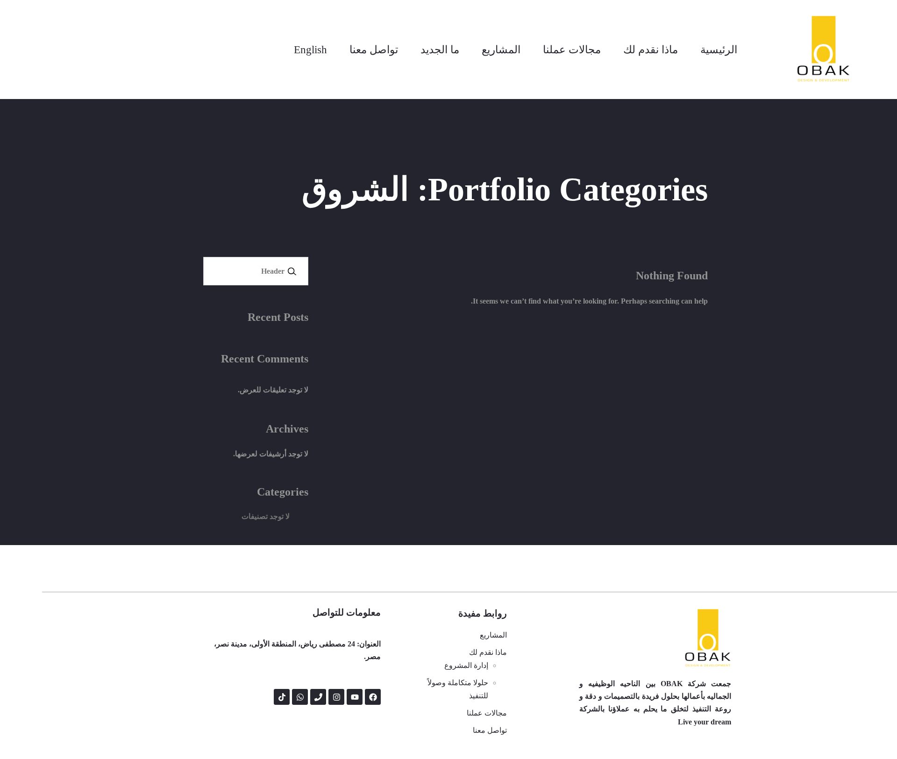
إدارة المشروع (466, 665)
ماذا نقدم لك (650, 49)
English (310, 49)
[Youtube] (355, 697)
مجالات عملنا (572, 49)
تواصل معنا (373, 49)
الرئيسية (718, 49)
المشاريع (501, 49)
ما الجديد (439, 49)
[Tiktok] (282, 697)
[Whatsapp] (300, 697)
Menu (292, 271)
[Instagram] (336, 697)
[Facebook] (373, 697)
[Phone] (318, 697)
